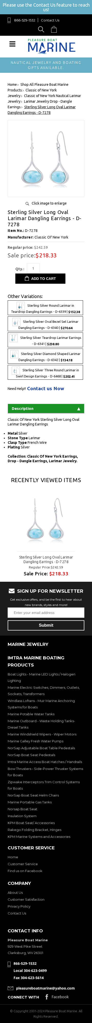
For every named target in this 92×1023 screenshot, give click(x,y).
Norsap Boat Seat (22, 809)
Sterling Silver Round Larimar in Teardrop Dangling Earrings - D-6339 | (45, 309)
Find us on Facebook (25, 871)
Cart (55, 29)
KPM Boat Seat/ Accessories (31, 823)
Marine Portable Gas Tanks (30, 802)
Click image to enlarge (49, 203)
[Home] (51, 52)
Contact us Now (45, 388)
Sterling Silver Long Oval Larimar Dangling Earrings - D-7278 (46, 559)
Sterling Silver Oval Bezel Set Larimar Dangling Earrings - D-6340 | (48, 325)
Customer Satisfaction (26, 899)
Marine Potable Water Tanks (31, 714)
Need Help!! (17, 388)
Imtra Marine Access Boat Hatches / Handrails (45, 762)
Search (42, 29)
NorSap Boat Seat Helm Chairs (33, 795)
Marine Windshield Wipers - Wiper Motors (42, 734)
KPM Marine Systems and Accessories (39, 837)
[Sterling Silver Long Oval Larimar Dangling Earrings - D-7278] (46, 191)
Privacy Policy (19, 906)
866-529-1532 (24, 20)
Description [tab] (22, 408)
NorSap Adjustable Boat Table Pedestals (41, 748)
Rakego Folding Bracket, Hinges (34, 830)
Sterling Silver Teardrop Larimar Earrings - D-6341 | (50, 341)
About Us (15, 892)
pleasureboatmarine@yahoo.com (45, 988)
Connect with (23, 997)
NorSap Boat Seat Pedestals (31, 755)
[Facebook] (57, 998)
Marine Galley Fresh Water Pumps (35, 741)
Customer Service (23, 864)
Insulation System (22, 816)
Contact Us (50, 20)
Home (13, 857)
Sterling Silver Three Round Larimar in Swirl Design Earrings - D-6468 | (47, 373)
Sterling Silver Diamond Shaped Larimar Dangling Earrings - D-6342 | (49, 357)
